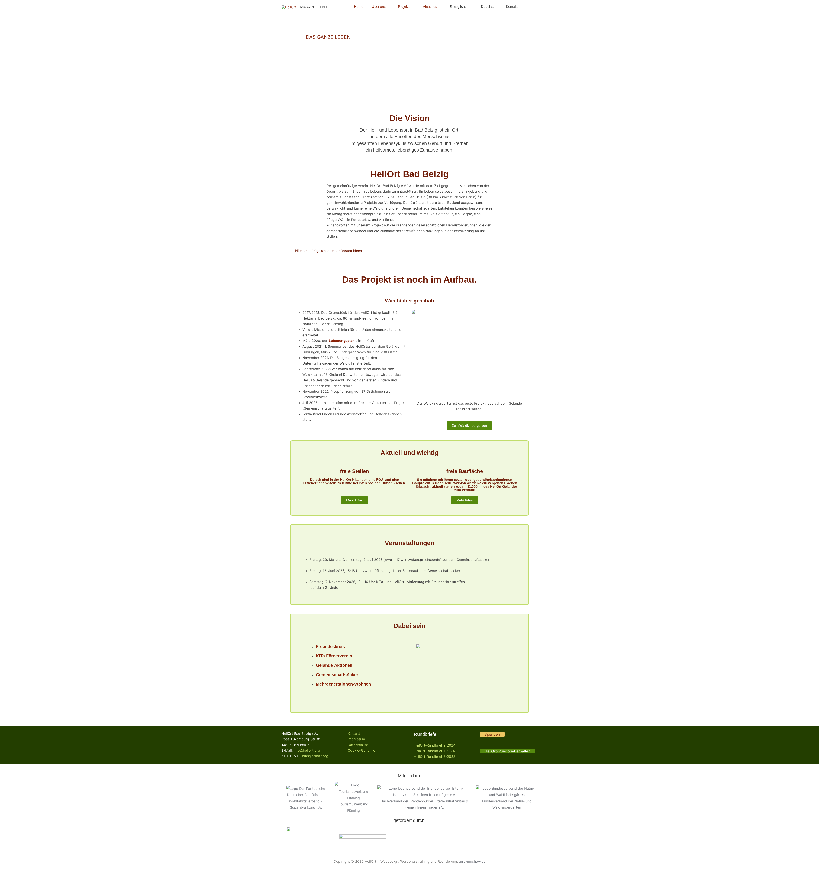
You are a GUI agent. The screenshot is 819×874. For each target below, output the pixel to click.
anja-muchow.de (472, 861)
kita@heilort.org (315, 756)
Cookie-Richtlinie (361, 750)
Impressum (356, 739)
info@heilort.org (307, 750)
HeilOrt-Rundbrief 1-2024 (434, 751)
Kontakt (354, 733)
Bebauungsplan (341, 341)
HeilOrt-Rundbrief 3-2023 (434, 756)
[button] (531, 7)
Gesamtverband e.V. (306, 807)
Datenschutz (358, 745)
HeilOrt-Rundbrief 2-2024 (434, 745)
